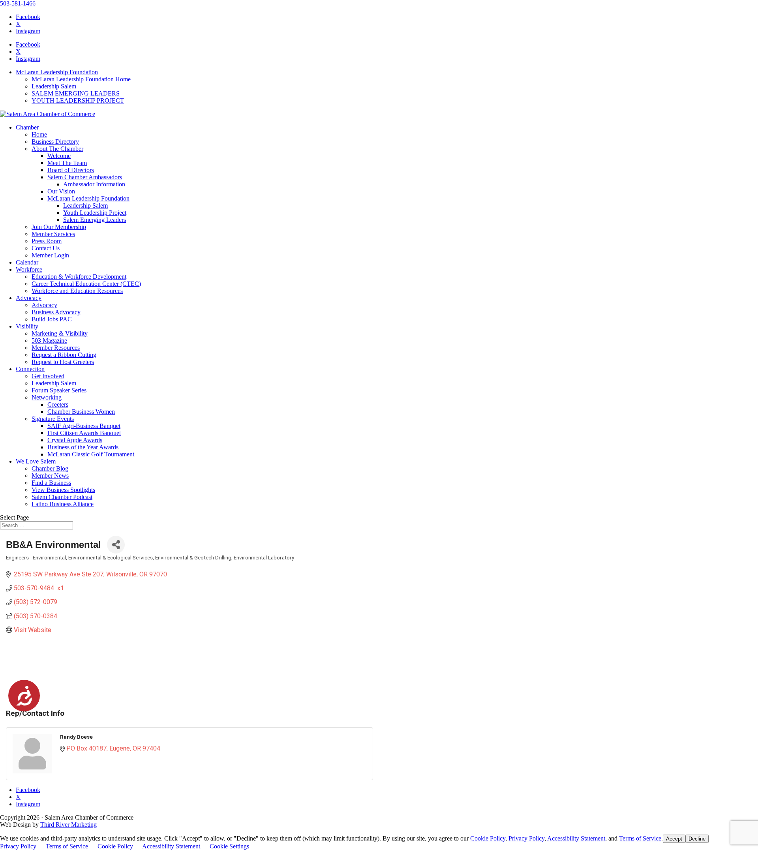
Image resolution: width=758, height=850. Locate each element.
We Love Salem (36, 461)
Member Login (50, 255)
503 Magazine (49, 340)
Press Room (47, 241)
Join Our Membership (59, 226)
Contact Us (46, 248)
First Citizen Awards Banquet (84, 433)
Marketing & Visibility (60, 333)
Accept (674, 839)
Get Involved (48, 376)
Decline (697, 839)
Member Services (53, 234)
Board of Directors (70, 170)
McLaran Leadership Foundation (57, 72)
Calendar (27, 262)
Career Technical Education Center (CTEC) (86, 283)
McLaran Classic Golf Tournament (90, 454)
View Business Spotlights (63, 489)
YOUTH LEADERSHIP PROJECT (78, 100)
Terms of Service (640, 838)
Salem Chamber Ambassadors (84, 177)
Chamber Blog (50, 468)
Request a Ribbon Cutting (64, 354)
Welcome (59, 155)
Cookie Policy (487, 838)
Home (39, 134)
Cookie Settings (229, 846)
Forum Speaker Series (59, 390)
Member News (50, 475)
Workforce (29, 269)
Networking (47, 397)
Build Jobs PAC (52, 319)
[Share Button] (116, 545)
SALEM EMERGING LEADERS (76, 93)
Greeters (57, 404)
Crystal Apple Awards (74, 440)
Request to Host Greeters (63, 361)
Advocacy (28, 298)
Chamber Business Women (81, 411)
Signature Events (53, 418)
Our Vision (61, 191)
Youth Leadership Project (94, 212)
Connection (30, 369)
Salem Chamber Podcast (62, 496)
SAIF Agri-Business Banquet (83, 425)
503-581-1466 (18, 3)
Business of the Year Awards (82, 447)
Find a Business (51, 482)
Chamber (27, 127)
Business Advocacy (56, 312)
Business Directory (55, 141)
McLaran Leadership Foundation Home (81, 79)
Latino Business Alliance (63, 504)
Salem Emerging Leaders (94, 219)
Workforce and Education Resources (77, 290)
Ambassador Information (94, 184)
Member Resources (56, 347)
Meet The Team (67, 162)
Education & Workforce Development (79, 276)
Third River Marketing (68, 824)
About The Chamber (57, 148)
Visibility (27, 326)
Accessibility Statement (576, 838)
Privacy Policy (526, 838)
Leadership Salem (54, 86)
